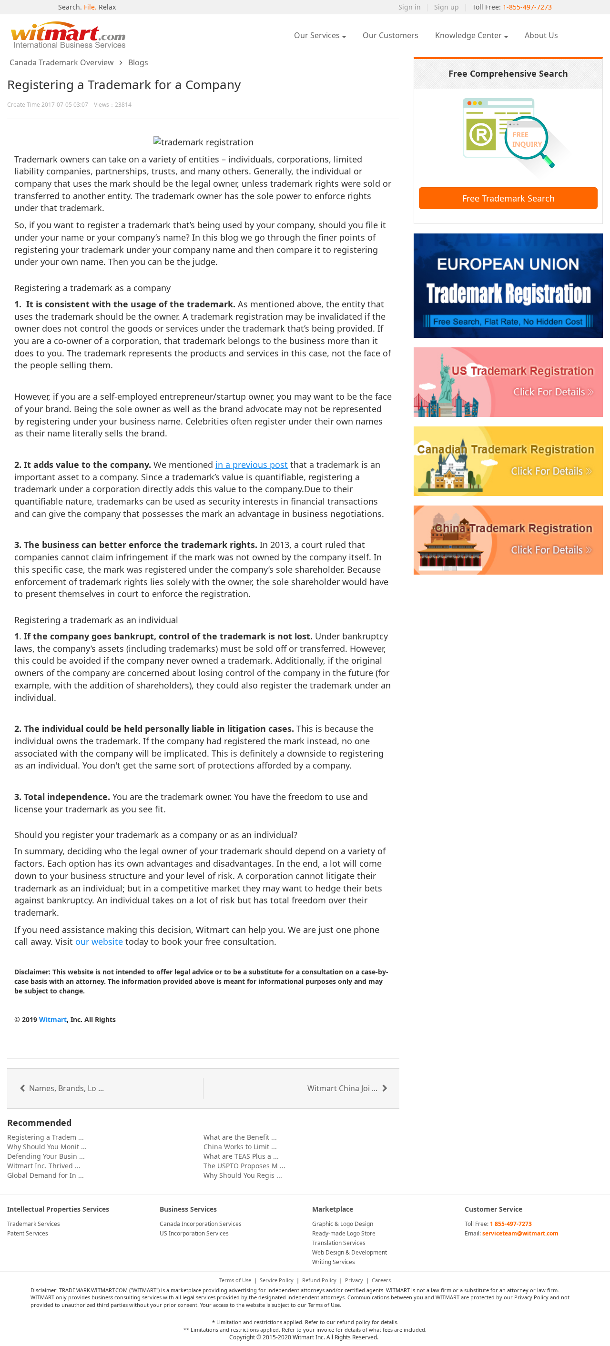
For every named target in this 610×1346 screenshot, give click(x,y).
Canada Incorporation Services (201, 1224)
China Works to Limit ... (240, 1146)
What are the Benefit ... (240, 1137)
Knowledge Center (468, 35)
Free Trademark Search (508, 198)
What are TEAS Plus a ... (241, 1156)
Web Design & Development (349, 1252)
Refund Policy (319, 1280)
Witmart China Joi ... (343, 1088)
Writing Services (333, 1262)
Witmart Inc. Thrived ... (44, 1165)
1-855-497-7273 (527, 6)
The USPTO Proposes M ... (244, 1165)
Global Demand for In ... (45, 1175)
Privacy (354, 1280)
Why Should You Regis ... (242, 1175)
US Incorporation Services (194, 1233)
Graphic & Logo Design (342, 1224)
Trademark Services (33, 1224)
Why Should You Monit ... (47, 1146)
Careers (381, 1280)
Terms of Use (235, 1280)
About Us (541, 35)
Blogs (138, 62)
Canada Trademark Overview (62, 62)
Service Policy (277, 1280)
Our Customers (390, 35)
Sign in (409, 6)
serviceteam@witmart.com (520, 1233)
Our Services (317, 35)
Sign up (446, 6)
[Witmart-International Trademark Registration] (74, 34)
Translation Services (339, 1243)
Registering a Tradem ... (45, 1137)
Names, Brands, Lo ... (65, 1088)
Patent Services (27, 1233)
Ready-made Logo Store (344, 1233)
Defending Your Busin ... (46, 1156)
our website (99, 941)
